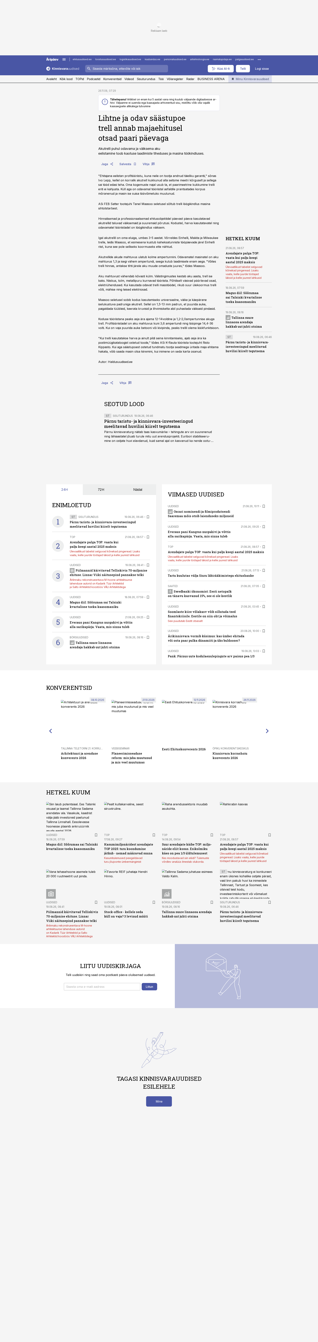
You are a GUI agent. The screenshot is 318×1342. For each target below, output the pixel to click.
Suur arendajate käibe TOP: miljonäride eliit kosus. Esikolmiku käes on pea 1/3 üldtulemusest (187, 848)
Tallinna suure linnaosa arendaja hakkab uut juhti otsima (244, 321)
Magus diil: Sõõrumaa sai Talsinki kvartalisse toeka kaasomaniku (244, 297)
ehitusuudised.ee (82, 59)
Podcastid (93, 79)
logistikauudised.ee (130, 59)
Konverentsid (112, 79)
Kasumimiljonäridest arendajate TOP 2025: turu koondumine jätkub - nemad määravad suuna (128, 848)
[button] (102, 986)
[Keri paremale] (267, 731)
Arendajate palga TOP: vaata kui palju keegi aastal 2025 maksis (242, 257)
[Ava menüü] (64, 59)
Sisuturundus (146, 79)
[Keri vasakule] (50, 731)
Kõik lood (66, 79)
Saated (173, 586)
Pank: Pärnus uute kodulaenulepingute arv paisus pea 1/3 (211, 656)
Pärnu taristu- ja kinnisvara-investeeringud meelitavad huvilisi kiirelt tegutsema (148, 423)
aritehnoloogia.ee (199, 59)
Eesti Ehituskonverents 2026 (184, 749)
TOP (72, 537)
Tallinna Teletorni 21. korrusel (83, 748)
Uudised (75, 565)
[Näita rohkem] (259, 59)
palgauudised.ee (244, 59)
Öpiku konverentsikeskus (231, 748)
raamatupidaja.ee (222, 59)
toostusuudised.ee (105, 59)
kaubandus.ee (152, 59)
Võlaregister (175, 79)
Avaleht (51, 79)
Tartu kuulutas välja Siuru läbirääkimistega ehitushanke (211, 575)
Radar (190, 79)
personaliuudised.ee (175, 59)
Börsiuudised (79, 637)
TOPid (79, 79)
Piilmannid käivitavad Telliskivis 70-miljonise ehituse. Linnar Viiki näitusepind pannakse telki (72, 916)
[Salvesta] (148, 517)
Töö (161, 79)
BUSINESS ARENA (211, 79)
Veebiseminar (121, 748)
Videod (129, 79)
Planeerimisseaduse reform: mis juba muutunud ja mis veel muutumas (132, 757)
